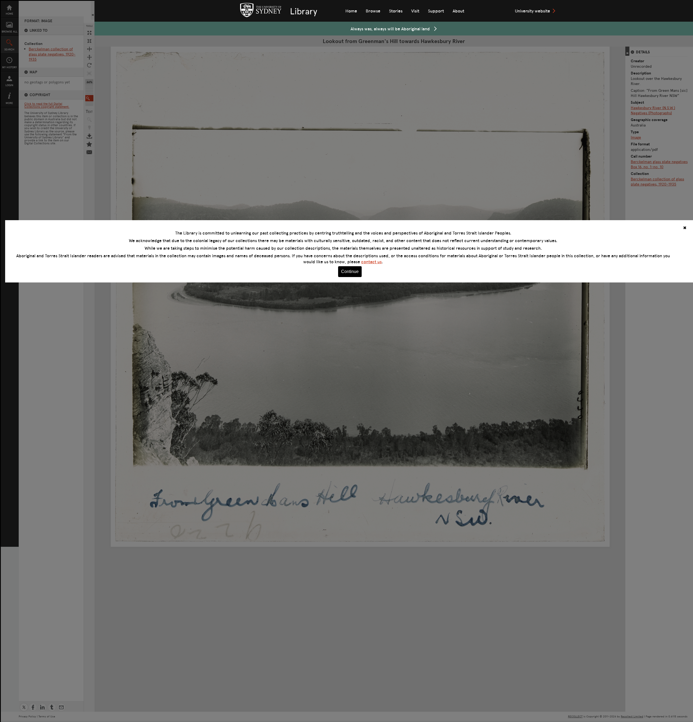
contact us (371, 262)
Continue (350, 271)
